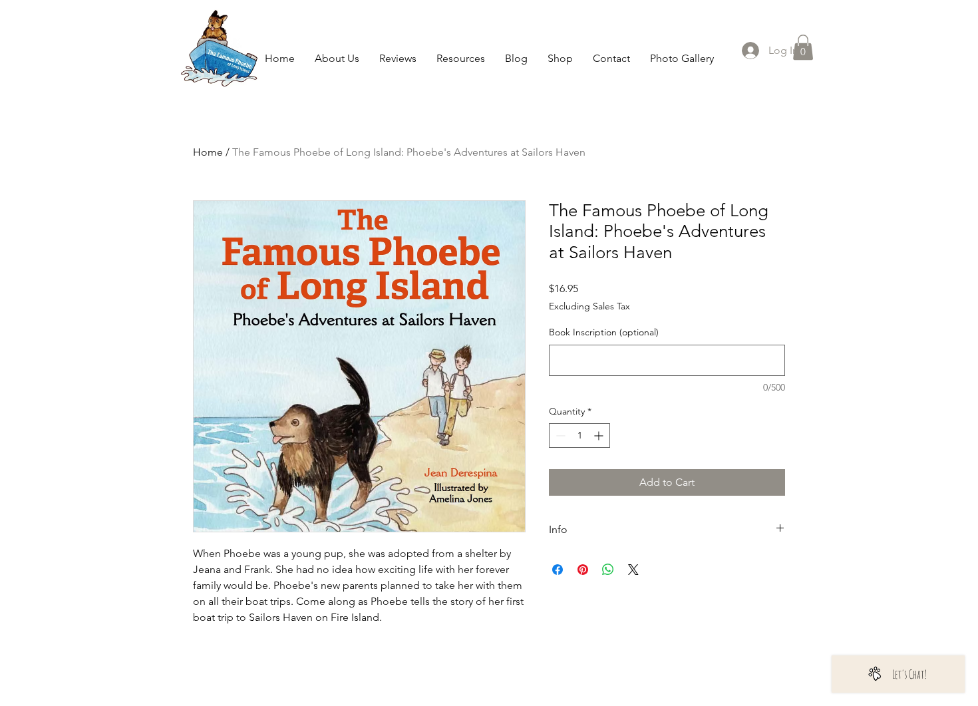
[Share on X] (633, 570)
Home (208, 152)
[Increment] (599, 435)
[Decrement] (559, 435)
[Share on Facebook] (558, 570)
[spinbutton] (579, 435)
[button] (803, 47)
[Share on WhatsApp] (608, 570)
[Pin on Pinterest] (583, 570)
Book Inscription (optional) (604, 332)
